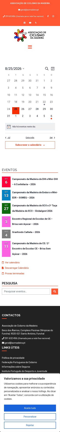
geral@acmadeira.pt (30, 10)
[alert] (30, 126)
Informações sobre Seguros (16, 366)
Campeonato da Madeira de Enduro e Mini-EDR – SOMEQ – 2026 (35, 195)
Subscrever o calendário (28, 145)
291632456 (24, 16)
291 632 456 (11, 338)
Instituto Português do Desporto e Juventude (24, 371)
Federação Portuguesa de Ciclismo (19, 362)
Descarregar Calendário (16, 268)
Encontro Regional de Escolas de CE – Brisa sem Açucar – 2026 (32, 221)
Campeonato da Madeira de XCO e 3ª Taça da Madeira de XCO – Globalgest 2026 (34, 208)
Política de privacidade (13, 358)
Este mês (30, 138)
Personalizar (30, 416)
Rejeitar (30, 425)
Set (51, 138)
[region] (30, 402)
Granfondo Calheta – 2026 (26, 232)
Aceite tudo (30, 408)
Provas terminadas (14, 273)
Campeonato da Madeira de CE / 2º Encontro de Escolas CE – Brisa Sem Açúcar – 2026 (31, 248)
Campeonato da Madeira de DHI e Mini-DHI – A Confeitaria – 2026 (35, 182)
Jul (9, 138)
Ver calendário (12, 262)
